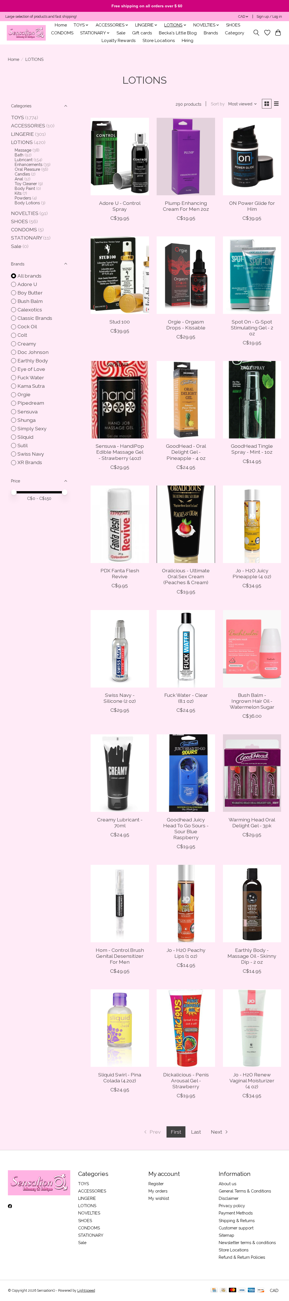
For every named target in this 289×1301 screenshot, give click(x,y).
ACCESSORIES (28, 125)
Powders (23, 198)
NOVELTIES (24, 213)
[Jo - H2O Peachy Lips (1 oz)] (186, 903)
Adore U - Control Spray (120, 206)
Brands (211, 33)
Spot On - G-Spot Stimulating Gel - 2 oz (252, 327)
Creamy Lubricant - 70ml (120, 822)
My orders (157, 1191)
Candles (22, 174)
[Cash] (223, 1290)
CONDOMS (62, 33)
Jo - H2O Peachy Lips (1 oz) (186, 953)
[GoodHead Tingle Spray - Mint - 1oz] (252, 399)
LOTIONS (22, 142)
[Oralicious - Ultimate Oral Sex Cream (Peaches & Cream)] (186, 524)
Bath (19, 154)
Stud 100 (120, 322)
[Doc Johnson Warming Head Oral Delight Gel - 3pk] (252, 773)
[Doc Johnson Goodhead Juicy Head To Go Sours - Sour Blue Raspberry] (186, 773)
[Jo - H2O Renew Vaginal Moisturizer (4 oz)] (252, 1028)
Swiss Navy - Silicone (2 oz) (120, 698)
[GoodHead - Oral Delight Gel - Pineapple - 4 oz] (186, 399)
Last (196, 1132)
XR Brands (29, 462)
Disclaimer (228, 1198)
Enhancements (28, 164)
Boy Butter (30, 293)
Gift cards (142, 33)
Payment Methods (236, 1213)
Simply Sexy (32, 428)
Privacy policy (232, 1205)
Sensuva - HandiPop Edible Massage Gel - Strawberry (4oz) (120, 452)
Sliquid (25, 437)
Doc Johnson (33, 352)
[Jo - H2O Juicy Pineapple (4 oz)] (252, 524)
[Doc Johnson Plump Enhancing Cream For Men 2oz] (186, 156)
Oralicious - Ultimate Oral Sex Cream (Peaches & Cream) (186, 576)
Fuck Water (30, 377)
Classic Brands (34, 318)
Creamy (26, 344)
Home (61, 25)
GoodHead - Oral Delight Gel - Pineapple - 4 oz (186, 452)
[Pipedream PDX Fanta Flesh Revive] (120, 524)
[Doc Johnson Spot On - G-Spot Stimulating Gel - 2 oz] (252, 275)
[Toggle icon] (256, 33)
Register (156, 1183)
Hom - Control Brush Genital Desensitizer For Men (120, 956)
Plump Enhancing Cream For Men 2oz (186, 206)
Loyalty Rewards (119, 40)
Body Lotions (27, 202)
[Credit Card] (214, 1290)
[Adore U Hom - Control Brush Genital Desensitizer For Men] (120, 903)
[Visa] (242, 1290)
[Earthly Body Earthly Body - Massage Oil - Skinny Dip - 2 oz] (252, 903)
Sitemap (226, 1235)
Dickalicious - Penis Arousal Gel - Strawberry (186, 1080)
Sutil (22, 445)
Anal (19, 178)
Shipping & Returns (237, 1220)
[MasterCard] (232, 1290)
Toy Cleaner (26, 183)
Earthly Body (32, 361)
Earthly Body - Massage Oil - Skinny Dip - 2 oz (251, 956)
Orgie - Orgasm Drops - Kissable (185, 325)
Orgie (23, 394)
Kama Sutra (31, 386)
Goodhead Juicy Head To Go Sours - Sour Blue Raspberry (186, 828)
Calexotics (29, 309)
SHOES (233, 25)
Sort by (218, 103)
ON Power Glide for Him (252, 206)
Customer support (236, 1227)
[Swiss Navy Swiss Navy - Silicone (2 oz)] (120, 649)
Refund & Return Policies (242, 1257)
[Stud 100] (120, 275)
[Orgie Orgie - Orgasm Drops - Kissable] (186, 275)
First (176, 1132)
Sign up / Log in (269, 17)
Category (234, 33)
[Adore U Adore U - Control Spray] (120, 156)
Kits (18, 193)
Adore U (27, 284)
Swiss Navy (30, 454)
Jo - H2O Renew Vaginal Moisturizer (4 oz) (251, 1080)
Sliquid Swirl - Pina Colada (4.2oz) (119, 1077)
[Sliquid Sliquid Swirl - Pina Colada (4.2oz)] (120, 1028)
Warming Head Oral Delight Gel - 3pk (252, 822)
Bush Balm (30, 301)
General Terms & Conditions (245, 1191)
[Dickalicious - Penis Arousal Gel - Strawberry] (186, 1028)
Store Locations (159, 40)
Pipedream (30, 403)
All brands (29, 276)
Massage (23, 150)
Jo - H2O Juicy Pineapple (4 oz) (252, 573)
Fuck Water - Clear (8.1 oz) (186, 698)
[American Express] (251, 1290)
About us (227, 1183)
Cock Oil (27, 326)
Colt (22, 335)
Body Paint (25, 188)
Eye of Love (31, 369)
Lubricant (23, 159)
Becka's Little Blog (178, 33)
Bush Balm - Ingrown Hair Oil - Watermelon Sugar (252, 701)
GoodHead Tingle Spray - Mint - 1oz (252, 449)
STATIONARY (26, 238)
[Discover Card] (260, 1290)
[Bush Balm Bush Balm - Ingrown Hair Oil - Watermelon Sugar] (252, 649)
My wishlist (158, 1198)
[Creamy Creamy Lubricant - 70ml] (120, 773)
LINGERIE (22, 134)
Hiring (187, 40)
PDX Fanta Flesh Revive (119, 573)
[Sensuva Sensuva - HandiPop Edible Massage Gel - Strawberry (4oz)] (120, 399)
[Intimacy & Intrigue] (26, 33)
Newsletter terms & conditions (247, 1242)
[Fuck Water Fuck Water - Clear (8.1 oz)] (186, 649)
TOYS (17, 117)
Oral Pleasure (27, 169)
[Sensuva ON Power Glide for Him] (252, 156)
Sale (121, 33)
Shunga (26, 420)
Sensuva (27, 412)
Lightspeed (86, 1291)
